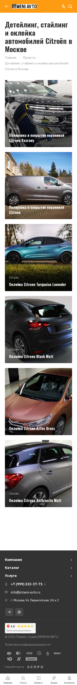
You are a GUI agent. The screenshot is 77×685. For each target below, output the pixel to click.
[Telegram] (9, 612)
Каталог (12, 567)
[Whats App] (19, 612)
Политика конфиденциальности (28, 644)
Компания (13, 559)
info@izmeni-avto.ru (25, 592)
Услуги (11, 575)
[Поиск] (70, 6)
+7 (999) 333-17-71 (27, 584)
